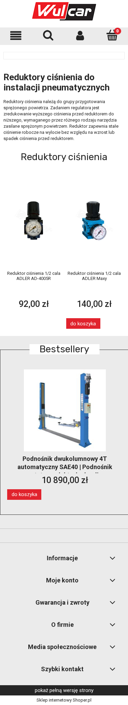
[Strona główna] (64, 11)
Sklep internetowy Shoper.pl (64, 700)
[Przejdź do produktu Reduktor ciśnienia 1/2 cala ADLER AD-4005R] (33, 221)
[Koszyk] (112, 35)
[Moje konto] (80, 36)
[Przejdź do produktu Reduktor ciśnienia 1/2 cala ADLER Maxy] (94, 221)
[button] (16, 36)
